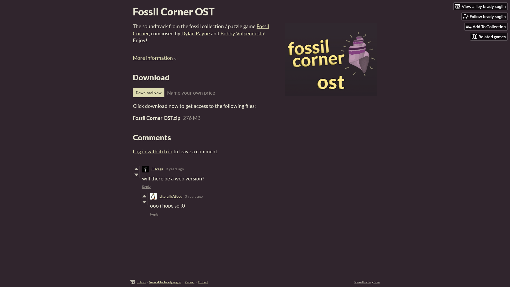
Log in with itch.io (152, 151)
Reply (146, 187)
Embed (203, 282)
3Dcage (157, 169)
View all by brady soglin (165, 282)
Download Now (149, 92)
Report (189, 282)
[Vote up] (136, 169)
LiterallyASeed (170, 196)
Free (376, 282)
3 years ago (175, 169)
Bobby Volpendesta (242, 33)
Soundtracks (362, 282)
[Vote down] (136, 175)
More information (153, 58)
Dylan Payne (195, 33)
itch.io (141, 282)
